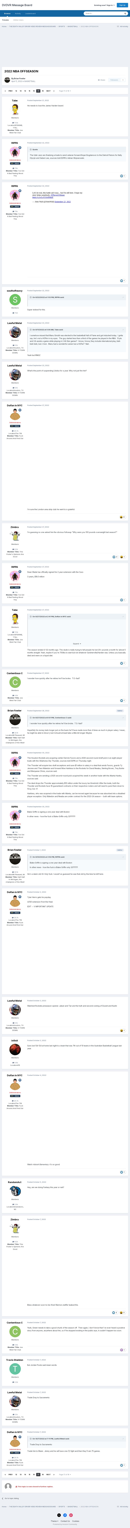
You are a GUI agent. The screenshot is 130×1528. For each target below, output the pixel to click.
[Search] (125, 13)
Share (102, 80)
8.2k (16, 549)
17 (38, 91)
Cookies (75, 1521)
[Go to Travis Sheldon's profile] (15, 1369)
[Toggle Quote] (31, 149)
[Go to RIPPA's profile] (15, 152)
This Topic (115, 13)
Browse (7, 13)
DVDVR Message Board (17, 5)
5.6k (16, 1204)
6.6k (16, 1063)
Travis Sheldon (14, 1360)
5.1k (16, 345)
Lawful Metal (14, 323)
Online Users (18, 20)
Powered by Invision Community (65, 1524)
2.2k (16, 1382)
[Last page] (54, 91)
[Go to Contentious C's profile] (15, 682)
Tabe (15, 100)
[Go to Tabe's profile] (15, 109)
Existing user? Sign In (103, 5)
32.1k (16, 733)
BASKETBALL (30, 81)
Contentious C (15, 673)
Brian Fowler (19, 78)
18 (43, 91)
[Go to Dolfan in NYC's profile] (15, 414)
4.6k (16, 695)
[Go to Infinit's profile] (15, 1049)
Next (48, 91)
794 (16, 313)
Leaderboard (30, 13)
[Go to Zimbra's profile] (15, 536)
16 (34, 91)
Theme (54, 1521)
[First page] (5, 91)
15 (29, 91)
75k (16, 168)
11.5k (16, 123)
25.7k (16, 431)
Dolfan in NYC (14, 405)
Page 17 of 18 (64, 91)
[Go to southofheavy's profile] (15, 299)
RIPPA (14, 143)
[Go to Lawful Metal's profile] (15, 332)
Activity (18, 13)
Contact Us (65, 1521)
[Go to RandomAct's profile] (15, 1191)
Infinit (14, 1040)
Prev (11, 91)
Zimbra (15, 527)
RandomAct (14, 1182)
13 (20, 91)
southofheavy (14, 290)
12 (16, 91)
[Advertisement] (31, 49)
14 (25, 91)
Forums (5, 20)
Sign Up (122, 5)
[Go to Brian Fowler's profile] (7, 80)
